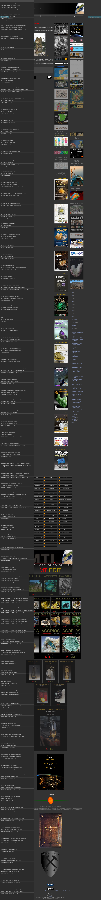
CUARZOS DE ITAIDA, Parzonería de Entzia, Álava (9, 672)
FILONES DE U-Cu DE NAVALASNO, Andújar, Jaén (9, 765)
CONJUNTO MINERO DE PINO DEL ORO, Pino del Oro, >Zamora (11, 505)
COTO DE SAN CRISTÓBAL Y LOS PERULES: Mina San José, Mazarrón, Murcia (14, 619)
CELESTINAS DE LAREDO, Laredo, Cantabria (8, 416)
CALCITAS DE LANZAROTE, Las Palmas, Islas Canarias (10, 67)
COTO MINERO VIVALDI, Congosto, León (7, 582)
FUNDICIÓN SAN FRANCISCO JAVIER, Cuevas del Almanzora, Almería (12, 807)
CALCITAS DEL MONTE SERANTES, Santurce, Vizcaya (9, 76)
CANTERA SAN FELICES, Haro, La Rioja (7, 300)
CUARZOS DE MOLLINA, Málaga (6, 681)
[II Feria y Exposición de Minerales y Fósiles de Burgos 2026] (61, 362)
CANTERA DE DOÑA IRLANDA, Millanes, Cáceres (8, 166)
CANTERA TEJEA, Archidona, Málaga (7, 319)
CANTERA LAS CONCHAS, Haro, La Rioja (7, 245)
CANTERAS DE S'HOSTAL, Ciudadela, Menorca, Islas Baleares (11, 348)
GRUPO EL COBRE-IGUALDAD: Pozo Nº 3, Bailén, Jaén (10, 895)
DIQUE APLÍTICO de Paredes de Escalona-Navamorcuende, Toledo (11, 714)
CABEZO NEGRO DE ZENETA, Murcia (7, 49)
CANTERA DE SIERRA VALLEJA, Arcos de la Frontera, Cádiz (10, 191)
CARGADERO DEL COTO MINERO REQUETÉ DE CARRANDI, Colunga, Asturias (13, 399)
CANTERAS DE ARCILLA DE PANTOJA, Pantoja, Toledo (10, 337)
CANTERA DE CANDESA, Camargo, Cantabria (8, 162)
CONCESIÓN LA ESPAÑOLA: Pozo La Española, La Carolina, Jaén (11, 483)
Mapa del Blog (76, 16)
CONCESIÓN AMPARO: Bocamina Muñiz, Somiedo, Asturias (10, 452)
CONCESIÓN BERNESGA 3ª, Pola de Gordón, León (9, 456)
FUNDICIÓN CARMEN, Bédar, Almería (7, 780)
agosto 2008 (74, 325)
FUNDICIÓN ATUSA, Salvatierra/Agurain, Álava (8, 778)
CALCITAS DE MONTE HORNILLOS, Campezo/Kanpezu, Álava (11, 69)
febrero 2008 (74, 419)
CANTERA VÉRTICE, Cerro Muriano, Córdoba (8, 326)
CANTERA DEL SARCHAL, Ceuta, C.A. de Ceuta (8, 214)
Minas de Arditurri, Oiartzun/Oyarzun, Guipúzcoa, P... (77, 374)
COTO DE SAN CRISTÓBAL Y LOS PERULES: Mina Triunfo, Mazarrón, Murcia (13, 630)
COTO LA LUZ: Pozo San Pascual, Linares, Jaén (8, 538)
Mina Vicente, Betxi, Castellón (76, 392)
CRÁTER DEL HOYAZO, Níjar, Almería (7, 659)
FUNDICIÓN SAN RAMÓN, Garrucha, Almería (8, 811)
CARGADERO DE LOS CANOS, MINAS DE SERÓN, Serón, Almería (11, 372)
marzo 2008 (74, 417)
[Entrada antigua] (50, 78)
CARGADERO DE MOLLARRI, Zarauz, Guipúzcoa (9, 379)
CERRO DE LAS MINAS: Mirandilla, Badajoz (8, 432)
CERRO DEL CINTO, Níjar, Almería (6, 434)
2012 (72, 312)
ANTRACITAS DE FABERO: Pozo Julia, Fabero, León (9, 34)
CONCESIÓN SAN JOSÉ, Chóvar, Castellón (8, 496)
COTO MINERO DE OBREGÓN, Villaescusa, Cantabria (9, 551)
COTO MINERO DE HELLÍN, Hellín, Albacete (8, 549)
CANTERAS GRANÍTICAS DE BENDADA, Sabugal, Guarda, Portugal (12, 350)
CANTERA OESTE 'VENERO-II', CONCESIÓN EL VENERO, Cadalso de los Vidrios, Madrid (15, 289)
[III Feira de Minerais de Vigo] (61, 339)
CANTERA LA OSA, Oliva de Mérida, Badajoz (8, 238)
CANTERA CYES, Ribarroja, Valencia (6, 144)
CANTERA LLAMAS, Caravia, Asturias (7, 256)
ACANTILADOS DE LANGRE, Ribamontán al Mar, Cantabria (10, 5)
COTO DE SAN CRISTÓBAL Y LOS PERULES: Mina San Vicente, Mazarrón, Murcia (14, 621)
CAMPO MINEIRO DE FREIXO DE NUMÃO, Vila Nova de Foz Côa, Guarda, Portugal (14, 89)
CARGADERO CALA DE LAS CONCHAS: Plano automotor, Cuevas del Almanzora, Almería (15, 357)
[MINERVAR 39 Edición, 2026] (61, 469)
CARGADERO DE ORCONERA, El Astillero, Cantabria (9, 381)
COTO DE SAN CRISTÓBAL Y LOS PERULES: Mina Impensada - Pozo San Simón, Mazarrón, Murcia (17, 610)
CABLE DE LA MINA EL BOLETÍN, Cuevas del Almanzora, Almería (11, 51)
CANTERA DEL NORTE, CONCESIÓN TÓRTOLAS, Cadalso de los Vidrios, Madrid (14, 212)
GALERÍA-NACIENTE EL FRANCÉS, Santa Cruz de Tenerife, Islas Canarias (13, 822)
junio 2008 (73, 328)
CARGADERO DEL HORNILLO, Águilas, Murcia (8, 401)
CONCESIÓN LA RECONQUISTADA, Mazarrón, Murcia (9, 485)
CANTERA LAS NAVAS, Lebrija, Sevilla (7, 247)
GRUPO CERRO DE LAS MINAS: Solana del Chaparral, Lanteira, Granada (12, 869)
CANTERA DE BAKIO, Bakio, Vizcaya (7, 149)
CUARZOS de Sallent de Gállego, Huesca (7, 685)
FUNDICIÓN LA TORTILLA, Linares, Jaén (7, 800)
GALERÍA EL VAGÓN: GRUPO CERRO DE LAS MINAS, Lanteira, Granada (13, 818)
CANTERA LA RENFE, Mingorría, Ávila (7, 243)
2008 (72, 318)
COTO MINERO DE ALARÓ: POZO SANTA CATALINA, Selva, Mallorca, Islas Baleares (14, 545)
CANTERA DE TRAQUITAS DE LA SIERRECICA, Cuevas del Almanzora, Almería (13, 193)
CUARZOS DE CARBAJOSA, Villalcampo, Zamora (8, 663)
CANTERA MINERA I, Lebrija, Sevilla (6, 276)
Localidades (59, 16)
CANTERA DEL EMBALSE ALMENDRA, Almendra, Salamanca (10, 203)
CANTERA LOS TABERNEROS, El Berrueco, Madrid (9, 269)
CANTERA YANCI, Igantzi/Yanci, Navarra (7, 332)
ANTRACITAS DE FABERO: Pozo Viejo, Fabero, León (9, 36)
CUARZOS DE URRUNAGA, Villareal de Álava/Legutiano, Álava (11, 690)
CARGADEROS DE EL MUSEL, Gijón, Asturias (8, 403)
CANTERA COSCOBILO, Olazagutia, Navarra (8, 142)
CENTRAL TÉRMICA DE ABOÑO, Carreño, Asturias (9, 423)
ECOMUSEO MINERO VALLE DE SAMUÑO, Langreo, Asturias (10, 725)
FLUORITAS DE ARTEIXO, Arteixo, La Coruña (8, 769)
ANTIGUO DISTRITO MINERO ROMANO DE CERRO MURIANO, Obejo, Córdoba (13, 29)
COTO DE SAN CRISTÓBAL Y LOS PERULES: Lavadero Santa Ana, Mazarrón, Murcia (14, 600)
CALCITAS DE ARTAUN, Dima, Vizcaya (7, 60)
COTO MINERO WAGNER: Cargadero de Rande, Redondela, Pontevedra (12, 589)
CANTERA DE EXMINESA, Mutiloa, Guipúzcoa (8, 171)
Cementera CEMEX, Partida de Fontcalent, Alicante (9, 421)
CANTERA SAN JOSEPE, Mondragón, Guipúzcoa (8, 305)
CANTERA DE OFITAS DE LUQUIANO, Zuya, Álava (9, 184)
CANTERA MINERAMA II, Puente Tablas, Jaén (8, 278)
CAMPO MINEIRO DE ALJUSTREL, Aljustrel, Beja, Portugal (10, 87)
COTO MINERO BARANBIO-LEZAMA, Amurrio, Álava (9, 540)
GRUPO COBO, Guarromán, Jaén (6, 878)
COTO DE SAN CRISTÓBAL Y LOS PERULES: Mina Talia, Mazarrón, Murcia (13, 628)
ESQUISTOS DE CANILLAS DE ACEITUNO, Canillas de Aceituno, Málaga (12, 736)
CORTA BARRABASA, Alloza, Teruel (6, 509)
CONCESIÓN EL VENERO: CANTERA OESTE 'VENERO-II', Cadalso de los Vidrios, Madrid (15, 473)
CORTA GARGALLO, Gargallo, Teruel (7, 514)
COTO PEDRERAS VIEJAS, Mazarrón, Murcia (8, 639)
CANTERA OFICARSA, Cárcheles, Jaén (7, 291)
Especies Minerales (46, 16)
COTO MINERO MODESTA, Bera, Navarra (7, 567)
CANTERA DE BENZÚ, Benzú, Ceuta (6, 153)
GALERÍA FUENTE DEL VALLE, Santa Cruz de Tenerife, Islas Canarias (12, 820)
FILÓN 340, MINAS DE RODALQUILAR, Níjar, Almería (9, 758)
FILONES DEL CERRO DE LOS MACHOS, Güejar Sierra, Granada (11, 767)
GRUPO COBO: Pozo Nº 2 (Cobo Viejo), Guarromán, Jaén (10, 880)
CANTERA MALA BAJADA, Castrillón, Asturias (8, 274)
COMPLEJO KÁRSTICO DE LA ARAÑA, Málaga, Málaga (10, 443)
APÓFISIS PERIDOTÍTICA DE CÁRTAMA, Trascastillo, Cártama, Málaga (12, 38)
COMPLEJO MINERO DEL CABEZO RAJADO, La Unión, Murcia (11, 447)
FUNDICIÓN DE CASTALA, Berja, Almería (7, 785)
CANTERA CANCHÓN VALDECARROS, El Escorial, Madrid (10, 129)
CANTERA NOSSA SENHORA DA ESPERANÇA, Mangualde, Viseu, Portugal (13, 287)
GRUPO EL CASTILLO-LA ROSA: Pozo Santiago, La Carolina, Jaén (11, 889)
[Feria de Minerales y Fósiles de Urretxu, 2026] (61, 432)
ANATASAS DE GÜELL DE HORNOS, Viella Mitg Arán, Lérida (10, 20)
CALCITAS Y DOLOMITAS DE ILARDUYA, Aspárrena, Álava (10, 78)
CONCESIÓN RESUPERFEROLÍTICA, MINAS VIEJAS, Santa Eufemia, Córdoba (13, 494)
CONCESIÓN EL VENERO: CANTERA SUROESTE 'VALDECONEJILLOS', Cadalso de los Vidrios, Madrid (16, 478)
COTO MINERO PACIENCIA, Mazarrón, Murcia (8, 571)
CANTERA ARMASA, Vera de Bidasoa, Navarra (8, 113)
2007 (72, 422)
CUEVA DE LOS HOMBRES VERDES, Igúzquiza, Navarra (10, 703)
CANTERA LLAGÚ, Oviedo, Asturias (6, 254)
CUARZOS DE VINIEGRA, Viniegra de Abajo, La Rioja (9, 692)
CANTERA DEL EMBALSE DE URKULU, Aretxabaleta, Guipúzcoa (11, 205)
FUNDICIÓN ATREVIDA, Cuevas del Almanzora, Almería (9, 776)
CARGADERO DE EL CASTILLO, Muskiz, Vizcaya (8, 359)
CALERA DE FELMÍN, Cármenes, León (7, 80)
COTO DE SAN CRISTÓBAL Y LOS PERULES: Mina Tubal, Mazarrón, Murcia (13, 632)
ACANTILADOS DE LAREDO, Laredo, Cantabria (8, 7)
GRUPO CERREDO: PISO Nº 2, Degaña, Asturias (8, 858)
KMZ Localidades (67, 16)
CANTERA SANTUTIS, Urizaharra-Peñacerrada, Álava (9, 307)
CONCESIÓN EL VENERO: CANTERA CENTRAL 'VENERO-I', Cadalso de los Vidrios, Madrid (15, 463)
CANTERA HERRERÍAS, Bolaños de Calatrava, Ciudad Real (10, 234)
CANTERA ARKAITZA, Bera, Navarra (6, 111)
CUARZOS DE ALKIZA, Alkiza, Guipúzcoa (7, 661)
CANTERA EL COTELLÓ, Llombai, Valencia (7, 223)
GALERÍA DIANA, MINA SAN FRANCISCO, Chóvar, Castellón (10, 816)
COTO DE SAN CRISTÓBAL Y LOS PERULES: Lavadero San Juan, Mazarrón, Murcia (14, 598)
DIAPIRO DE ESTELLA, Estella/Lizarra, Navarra (8, 712)
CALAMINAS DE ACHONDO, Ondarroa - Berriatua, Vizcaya (10, 56)
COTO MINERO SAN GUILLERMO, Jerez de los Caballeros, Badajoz (11, 576)
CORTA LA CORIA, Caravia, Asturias (6, 520)
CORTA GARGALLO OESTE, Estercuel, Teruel (8, 516)
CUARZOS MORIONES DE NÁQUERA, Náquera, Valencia (10, 694)
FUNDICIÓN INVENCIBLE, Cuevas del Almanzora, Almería (10, 794)
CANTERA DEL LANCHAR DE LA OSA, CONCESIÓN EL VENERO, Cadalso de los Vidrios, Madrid (16, 207)
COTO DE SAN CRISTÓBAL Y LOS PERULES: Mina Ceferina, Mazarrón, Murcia (13, 602)
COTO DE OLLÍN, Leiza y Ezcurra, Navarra (7, 534)
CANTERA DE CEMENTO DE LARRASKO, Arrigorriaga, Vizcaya (11, 164)
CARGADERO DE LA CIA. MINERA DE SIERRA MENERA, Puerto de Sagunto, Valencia (14, 368)
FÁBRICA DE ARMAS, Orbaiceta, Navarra (7, 743)
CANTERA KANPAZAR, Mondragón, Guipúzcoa (8, 236)
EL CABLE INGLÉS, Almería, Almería (6, 732)
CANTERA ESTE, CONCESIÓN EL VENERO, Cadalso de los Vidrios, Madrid (13, 232)
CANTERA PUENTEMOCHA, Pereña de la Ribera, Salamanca (10, 296)
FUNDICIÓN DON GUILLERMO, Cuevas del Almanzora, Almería (11, 787)
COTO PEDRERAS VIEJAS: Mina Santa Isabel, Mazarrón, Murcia (11, 650)
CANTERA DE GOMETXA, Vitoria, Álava (7, 173)
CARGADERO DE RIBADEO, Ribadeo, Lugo (8, 388)
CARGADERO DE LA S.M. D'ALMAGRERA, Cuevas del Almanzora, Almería (12, 370)
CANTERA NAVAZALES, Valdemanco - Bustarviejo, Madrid (10, 285)
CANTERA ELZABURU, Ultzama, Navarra (7, 227)
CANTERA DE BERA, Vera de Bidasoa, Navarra (8, 155)
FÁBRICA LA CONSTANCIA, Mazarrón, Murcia (8, 747)
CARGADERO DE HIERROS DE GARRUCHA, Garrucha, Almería (11, 363)
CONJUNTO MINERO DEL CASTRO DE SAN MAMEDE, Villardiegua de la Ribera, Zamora (15, 507)
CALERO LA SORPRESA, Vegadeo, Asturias (8, 82)
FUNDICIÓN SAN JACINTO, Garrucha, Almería (8, 809)
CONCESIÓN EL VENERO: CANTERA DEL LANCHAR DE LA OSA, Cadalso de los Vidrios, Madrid (16, 468)
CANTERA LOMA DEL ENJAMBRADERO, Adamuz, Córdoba (10, 258)
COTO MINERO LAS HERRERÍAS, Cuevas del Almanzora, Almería (11, 560)
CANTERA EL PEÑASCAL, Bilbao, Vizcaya (7, 225)
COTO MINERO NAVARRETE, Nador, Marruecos (8, 569)
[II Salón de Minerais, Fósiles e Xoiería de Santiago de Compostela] (61, 270)
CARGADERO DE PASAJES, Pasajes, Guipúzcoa (8, 383)
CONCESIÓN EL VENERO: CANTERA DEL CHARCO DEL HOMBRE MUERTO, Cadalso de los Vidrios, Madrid (16, 466)
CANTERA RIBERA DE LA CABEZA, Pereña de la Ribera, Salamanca (12, 298)
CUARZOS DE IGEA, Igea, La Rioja (6, 670)
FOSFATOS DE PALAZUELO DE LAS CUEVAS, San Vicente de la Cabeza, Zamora (14, 774)
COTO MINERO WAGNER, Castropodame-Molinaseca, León (10, 587)
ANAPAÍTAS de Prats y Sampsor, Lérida (7, 18)
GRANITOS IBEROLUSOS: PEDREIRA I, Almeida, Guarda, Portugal (11, 829)
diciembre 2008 (74, 319)
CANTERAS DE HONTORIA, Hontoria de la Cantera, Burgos (10, 339)
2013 (72, 310)
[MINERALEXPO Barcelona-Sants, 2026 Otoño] (61, 446)
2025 (72, 292)
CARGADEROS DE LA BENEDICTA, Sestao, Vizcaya (9, 405)
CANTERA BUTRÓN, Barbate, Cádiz (6, 124)
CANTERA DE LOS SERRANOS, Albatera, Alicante (9, 182)
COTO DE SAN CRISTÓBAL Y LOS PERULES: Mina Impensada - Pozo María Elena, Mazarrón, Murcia (16, 608)
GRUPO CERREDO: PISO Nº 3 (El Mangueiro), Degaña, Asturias (11, 860)
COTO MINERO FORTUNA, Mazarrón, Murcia (8, 556)
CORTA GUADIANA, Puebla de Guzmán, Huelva (8, 518)
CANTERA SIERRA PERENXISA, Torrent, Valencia (9, 309)
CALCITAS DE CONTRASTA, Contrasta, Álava (8, 62)
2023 (72, 295)
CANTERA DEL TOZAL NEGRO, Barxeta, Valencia (9, 216)
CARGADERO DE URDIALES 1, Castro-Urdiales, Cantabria (10, 394)
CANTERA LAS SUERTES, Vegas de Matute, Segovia (9, 249)
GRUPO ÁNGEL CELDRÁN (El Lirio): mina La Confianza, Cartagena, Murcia (13, 842)
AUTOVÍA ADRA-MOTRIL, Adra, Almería (7, 40)
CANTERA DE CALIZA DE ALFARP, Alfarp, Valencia (9, 160)
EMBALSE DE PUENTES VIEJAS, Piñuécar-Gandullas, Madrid (11, 734)
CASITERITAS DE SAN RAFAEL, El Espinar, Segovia (9, 412)
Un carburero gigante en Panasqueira (29, 23)
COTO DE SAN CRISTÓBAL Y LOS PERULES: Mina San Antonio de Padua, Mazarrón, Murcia (16, 617)
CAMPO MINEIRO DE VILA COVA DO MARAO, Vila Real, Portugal (11, 91)
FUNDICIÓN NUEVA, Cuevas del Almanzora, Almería (9, 805)
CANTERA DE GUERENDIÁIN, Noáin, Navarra (8, 175)
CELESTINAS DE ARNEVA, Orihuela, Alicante (8, 414)
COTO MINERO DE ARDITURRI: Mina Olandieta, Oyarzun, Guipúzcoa (12, 547)
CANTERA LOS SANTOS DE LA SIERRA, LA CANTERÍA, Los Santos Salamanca (13, 267)
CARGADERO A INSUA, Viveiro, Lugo (7, 352)
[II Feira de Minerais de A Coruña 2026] (61, 386)
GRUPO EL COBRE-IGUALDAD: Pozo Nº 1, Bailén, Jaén (10, 893)
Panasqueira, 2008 (75, 356)
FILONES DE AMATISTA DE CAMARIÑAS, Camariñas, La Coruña (11, 763)
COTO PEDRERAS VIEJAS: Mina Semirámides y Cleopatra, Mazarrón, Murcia (13, 652)
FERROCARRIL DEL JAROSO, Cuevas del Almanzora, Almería (11, 754)
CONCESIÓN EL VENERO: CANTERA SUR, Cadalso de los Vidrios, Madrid (12, 475)
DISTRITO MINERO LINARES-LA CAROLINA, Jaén (9, 716)
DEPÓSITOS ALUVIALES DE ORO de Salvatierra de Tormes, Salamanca (12, 705)
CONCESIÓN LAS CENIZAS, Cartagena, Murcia (8, 487)
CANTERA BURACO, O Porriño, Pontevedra (8, 122)
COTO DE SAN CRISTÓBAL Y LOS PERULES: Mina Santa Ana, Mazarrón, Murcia (14, 623)
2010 (72, 315)
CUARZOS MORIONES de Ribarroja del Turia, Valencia (9, 696)
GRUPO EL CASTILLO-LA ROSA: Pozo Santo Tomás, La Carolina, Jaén (12, 891)
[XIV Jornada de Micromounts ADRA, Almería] (61, 223)
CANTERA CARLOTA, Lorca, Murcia (6, 133)
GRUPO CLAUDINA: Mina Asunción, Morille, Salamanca (9, 873)
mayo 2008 (74, 414)
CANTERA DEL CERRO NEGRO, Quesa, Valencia (9, 197)
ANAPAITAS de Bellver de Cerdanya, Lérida (8, 16)
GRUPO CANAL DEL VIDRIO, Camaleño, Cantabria (9, 849)
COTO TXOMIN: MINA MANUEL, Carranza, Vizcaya (9, 654)
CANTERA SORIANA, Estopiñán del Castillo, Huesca (9, 311)
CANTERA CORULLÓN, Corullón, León (7, 140)
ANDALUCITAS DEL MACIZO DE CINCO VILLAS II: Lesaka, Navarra (11, 27)
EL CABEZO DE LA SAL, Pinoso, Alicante (7, 727)
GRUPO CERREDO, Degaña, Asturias (7, 853)
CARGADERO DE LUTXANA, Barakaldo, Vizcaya (8, 374)
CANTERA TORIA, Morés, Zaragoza (6, 321)
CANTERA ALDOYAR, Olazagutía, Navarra (7, 100)
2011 (72, 313)
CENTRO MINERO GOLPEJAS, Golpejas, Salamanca (9, 425)
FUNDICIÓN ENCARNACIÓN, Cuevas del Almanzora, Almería (10, 789)
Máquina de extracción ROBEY (77, 384)
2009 (72, 316)
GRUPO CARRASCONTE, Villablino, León (7, 851)
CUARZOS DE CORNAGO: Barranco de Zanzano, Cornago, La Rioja (12, 665)
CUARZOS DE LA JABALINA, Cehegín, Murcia (8, 674)
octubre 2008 (74, 322)
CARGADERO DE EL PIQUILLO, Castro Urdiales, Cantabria (10, 361)
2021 (72, 298)
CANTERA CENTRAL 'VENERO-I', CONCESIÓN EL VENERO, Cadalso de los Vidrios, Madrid (15, 135)
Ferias (53, 16)
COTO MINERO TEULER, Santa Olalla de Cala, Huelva (9, 578)
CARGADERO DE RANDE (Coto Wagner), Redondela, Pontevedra (11, 385)
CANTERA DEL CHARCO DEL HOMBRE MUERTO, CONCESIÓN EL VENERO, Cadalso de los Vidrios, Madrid (16, 201)
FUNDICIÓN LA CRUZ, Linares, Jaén (6, 798)
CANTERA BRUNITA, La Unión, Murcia (7, 120)
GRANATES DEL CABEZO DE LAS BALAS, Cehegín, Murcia (10, 827)
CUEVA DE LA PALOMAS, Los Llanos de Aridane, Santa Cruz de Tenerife (12, 701)
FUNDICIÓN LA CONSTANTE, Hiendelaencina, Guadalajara (10, 796)
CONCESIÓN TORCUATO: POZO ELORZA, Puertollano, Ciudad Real (12, 498)
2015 (72, 307)
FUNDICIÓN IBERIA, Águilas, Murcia (6, 791)
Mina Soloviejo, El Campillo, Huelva (77, 391)
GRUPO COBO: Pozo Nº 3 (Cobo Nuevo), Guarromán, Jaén (10, 882)
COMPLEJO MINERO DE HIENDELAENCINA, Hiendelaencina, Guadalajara (13, 445)
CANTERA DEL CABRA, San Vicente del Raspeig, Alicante (10, 195)
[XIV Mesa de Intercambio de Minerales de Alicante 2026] (61, 409)
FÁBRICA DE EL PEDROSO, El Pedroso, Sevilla (8, 745)
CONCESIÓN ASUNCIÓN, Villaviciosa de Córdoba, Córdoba (10, 454)
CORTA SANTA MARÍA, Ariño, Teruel (6, 529)
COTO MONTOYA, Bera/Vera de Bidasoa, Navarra (9, 591)
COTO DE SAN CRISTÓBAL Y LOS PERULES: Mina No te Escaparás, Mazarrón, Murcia (15, 612)
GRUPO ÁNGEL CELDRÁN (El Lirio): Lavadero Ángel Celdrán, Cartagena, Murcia (14, 838)
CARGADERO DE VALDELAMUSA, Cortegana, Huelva (9, 392)
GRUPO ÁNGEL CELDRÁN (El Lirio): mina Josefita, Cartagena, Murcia (12, 840)
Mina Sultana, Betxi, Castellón (76, 399)
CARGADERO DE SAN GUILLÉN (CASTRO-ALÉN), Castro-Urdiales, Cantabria (13, 390)
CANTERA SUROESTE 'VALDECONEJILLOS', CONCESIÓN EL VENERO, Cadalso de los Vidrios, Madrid (16, 317)
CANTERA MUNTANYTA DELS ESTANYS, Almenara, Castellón (10, 280)
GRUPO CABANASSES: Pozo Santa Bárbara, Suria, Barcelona (11, 847)
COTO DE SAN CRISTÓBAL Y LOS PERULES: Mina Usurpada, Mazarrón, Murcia (14, 634)
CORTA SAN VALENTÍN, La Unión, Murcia (7, 527)
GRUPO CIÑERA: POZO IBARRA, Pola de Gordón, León (10, 871)
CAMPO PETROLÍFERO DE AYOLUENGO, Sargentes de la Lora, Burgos (12, 98)
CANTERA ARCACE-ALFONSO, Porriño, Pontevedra (9, 109)
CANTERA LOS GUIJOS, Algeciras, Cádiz (7, 265)
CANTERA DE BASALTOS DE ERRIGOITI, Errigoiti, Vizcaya (10, 151)
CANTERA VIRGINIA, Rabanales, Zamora (7, 328)
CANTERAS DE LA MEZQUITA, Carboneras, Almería (9, 341)
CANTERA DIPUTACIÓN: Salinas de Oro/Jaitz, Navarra (9, 218)
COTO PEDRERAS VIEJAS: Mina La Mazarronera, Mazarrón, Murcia (11, 643)
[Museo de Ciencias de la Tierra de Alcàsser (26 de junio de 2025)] (76, 256)
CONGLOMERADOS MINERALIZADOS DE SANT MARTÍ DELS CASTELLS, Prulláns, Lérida (15, 503)
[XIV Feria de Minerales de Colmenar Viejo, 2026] (61, 246)
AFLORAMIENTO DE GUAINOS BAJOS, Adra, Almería (9, 9)
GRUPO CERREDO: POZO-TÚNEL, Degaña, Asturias (9, 862)
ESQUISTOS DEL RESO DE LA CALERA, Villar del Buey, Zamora (11, 738)
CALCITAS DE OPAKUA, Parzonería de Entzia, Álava (9, 71)
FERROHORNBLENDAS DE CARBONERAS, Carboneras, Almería (11, 756)
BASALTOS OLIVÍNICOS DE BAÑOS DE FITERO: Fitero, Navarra (11, 45)
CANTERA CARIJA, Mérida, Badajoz (6, 131)
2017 (72, 304)
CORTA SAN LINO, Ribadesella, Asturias (7, 525)
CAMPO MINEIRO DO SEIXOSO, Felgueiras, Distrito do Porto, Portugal (12, 93)
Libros (38, 16)
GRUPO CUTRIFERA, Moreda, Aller (6, 884)
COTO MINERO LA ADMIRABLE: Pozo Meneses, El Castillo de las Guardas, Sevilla (14, 558)
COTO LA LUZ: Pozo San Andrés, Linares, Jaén (8, 536)
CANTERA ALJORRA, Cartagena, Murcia (7, 102)
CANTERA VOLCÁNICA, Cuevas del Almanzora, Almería (9, 330)
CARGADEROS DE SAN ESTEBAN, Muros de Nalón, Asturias (10, 410)
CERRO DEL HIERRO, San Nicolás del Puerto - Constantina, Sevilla (11, 436)
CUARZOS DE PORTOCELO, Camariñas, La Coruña (9, 683)
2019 (72, 301)
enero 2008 (74, 420)
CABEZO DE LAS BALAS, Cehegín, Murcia (7, 47)
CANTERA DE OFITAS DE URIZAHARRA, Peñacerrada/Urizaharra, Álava (12, 186)
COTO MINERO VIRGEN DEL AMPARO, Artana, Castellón (10, 580)
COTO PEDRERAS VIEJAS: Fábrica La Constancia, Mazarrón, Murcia (12, 641)
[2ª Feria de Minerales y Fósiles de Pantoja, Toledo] (61, 199)
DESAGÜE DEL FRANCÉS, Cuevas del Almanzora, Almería (10, 707)
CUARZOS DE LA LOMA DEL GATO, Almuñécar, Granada (10, 676)
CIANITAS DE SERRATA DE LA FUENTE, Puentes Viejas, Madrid (11, 441)
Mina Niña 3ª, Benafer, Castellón (77, 363)
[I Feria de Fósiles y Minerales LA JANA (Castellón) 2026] (61, 291)
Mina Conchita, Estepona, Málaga (77, 337)
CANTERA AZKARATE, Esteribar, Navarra (7, 118)
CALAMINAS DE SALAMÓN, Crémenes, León (8, 58)
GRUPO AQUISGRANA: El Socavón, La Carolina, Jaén (9, 831)
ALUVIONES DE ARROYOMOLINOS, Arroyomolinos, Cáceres (10, 14)
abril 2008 (73, 416)
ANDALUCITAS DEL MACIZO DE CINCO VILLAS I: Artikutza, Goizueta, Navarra (13, 25)
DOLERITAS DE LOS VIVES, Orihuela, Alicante (8, 723)
